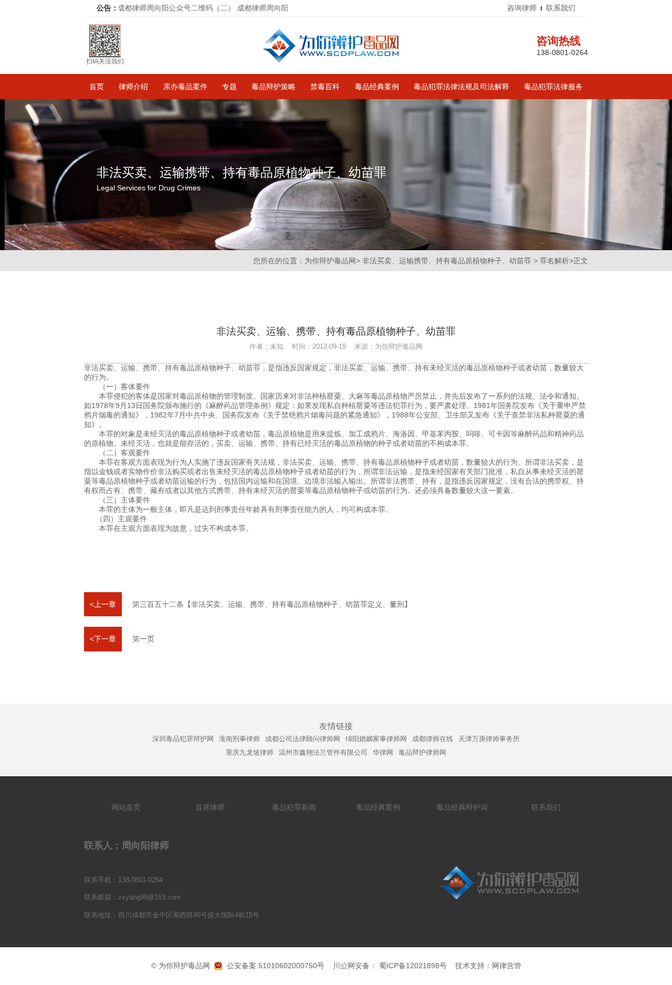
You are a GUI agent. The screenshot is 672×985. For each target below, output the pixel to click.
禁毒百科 (325, 86)
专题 (229, 86)
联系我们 (560, 8)
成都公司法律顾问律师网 (302, 739)
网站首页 (126, 807)
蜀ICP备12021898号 (413, 965)
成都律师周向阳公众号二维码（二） (154, 8)
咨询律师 (522, 8)
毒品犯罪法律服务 (553, 86)
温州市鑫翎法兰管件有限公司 (323, 752)
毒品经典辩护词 (462, 807)
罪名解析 (554, 260)
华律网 (383, 752)
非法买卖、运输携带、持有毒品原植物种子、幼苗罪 (446, 260)
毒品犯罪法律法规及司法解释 (461, 86)
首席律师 (210, 807)
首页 (96, 86)
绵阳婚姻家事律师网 (376, 739)
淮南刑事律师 (239, 739)
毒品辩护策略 (273, 86)
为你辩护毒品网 (330, 260)
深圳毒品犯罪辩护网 (183, 739)
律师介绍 (133, 86)
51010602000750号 (291, 965)
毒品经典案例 (377, 86)
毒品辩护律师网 (422, 752)
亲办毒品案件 (185, 86)
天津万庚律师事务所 (489, 739)
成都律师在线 (432, 739)
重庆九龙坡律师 (250, 752)
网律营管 (506, 965)
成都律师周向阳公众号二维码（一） (273, 8)
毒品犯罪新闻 (294, 807)
